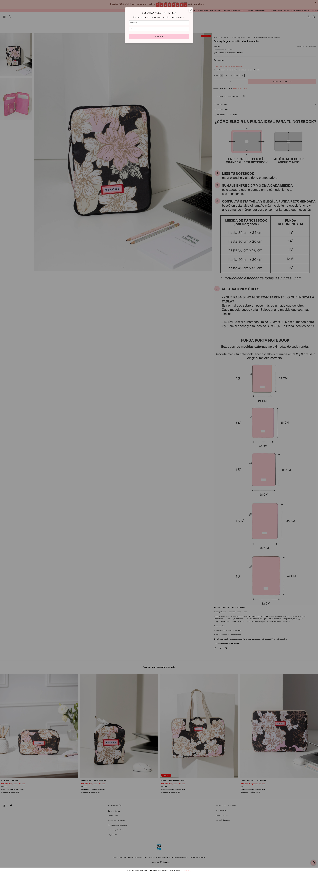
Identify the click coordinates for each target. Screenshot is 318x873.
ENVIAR (159, 36)
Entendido (186, 870)
